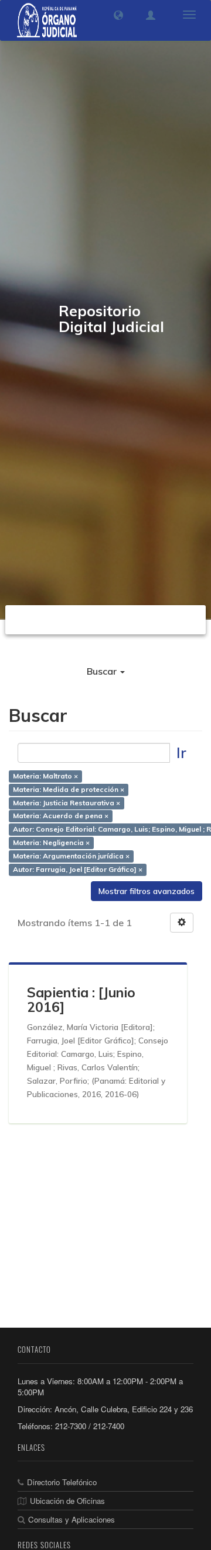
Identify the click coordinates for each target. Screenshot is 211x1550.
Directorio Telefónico (62, 1482)
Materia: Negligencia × (51, 842)
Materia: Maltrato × (45, 775)
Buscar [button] (103, 671)
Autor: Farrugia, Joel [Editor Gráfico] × (77, 869)
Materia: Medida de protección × (68, 789)
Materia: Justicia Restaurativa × (66, 802)
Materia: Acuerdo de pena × (60, 816)
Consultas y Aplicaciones (71, 1519)
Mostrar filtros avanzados (146, 891)
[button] (118, 15)
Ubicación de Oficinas (67, 1500)
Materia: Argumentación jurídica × (71, 855)
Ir (181, 752)
